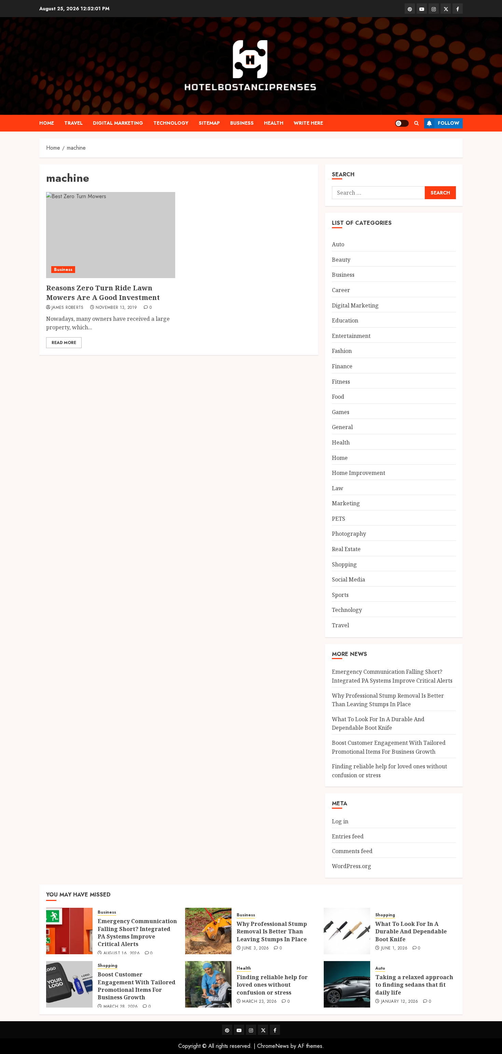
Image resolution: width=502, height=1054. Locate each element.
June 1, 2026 (394, 948)
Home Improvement (358, 473)
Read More (64, 343)
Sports (340, 595)
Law (337, 488)
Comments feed (352, 851)
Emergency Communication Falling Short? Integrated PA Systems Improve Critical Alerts (137, 932)
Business (242, 123)
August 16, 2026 (121, 953)
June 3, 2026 (255, 948)
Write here (308, 123)
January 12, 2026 (399, 1001)
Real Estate (346, 549)
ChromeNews (273, 1046)
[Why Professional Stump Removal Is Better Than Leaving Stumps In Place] (208, 931)
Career (341, 290)
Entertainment (351, 336)
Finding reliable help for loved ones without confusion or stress (272, 984)
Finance (342, 366)
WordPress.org (351, 866)
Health (273, 123)
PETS (338, 518)
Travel (73, 123)
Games (340, 412)
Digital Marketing (118, 123)
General (342, 427)
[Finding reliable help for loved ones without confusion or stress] (208, 984)
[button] (416, 123)
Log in (340, 821)
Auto (338, 244)
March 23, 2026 (259, 1001)
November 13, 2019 (116, 308)
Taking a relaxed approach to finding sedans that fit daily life (414, 984)
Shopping (344, 564)
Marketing (346, 503)
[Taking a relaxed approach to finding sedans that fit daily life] (347, 984)
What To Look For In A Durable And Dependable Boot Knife (378, 723)
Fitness (341, 381)
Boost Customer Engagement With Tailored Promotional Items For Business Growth (137, 986)
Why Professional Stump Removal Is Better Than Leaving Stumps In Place (272, 931)
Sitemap (209, 123)
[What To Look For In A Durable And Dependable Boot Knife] (347, 931)
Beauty (341, 259)
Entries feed (348, 836)
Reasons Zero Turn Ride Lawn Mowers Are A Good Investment (103, 292)
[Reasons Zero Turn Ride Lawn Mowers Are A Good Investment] (110, 235)
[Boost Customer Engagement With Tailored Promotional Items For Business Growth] (69, 984)
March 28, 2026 (120, 1007)
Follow (448, 123)
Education (345, 320)
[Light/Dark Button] (402, 123)
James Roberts (68, 308)
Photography (349, 533)
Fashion (342, 351)
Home (46, 123)
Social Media (348, 579)
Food (338, 396)
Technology (171, 123)
